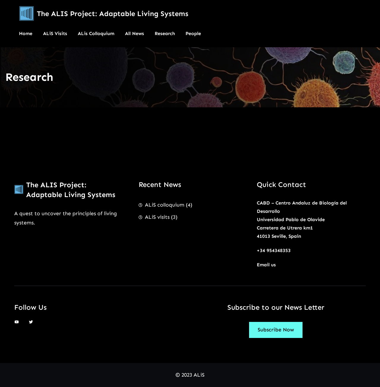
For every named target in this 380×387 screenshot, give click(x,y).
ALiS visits (157, 217)
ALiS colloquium (164, 205)
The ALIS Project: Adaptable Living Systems (112, 13)
